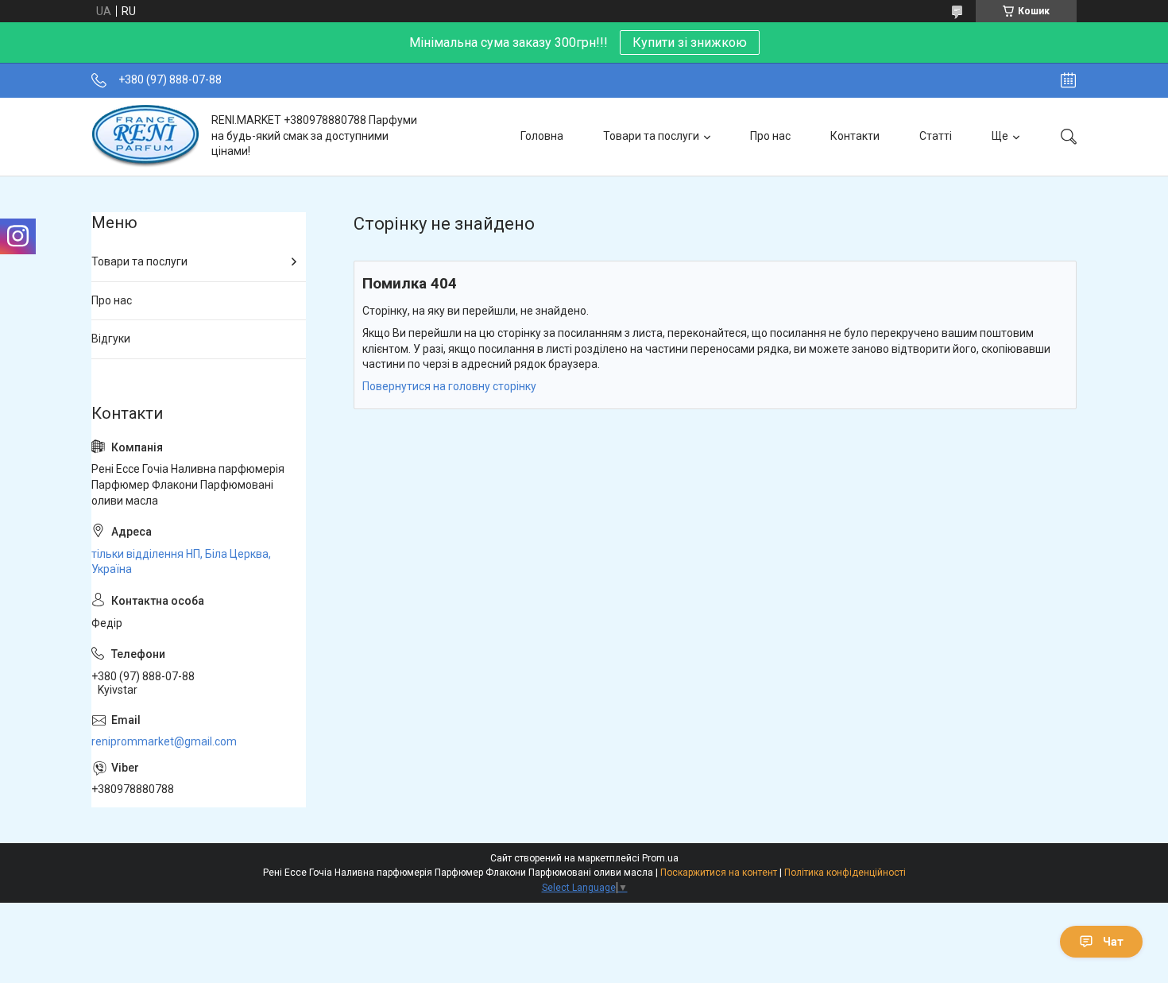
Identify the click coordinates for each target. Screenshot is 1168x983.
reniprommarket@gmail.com (164, 741)
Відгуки (110, 338)
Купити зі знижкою (689, 42)
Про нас (770, 136)
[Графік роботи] (1068, 80)
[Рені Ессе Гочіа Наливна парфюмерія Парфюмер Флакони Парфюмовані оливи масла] (145, 136)
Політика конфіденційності (845, 872)
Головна (541, 136)
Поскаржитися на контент (718, 872)
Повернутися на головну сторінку (449, 386)
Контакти (855, 136)
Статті (935, 136)
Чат (1113, 941)
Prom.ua (660, 858)
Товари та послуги (651, 136)
